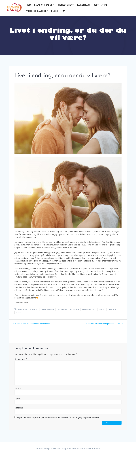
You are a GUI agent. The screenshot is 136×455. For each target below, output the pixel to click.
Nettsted (18, 407)
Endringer (22, 309)
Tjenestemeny (66, 5)
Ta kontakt (83, 5)
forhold (34, 309)
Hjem (28, 5)
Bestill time (100, 5)
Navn (17, 388)
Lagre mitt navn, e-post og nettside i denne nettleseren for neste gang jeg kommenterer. (58, 417)
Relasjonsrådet (43, 5)
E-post (18, 398)
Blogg (54, 11)
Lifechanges (62, 309)
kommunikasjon (47, 309)
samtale (102, 309)
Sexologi (112, 309)
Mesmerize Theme (92, 448)
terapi (18, 312)
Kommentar (20, 359)
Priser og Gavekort (37, 11)
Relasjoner (74, 309)
